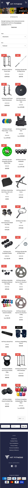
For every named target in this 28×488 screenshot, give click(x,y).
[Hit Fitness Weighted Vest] (21, 121)
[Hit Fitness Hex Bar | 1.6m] (21, 212)
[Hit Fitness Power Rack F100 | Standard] (21, 360)
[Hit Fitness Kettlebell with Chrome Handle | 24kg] (7, 360)
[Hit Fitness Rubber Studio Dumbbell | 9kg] (7, 391)
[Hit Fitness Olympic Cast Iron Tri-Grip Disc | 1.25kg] (21, 303)
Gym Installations (14, 443)
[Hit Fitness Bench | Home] (21, 182)
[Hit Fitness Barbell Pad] (7, 333)
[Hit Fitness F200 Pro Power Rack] (7, 61)
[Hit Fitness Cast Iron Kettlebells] (21, 151)
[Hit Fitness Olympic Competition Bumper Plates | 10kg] (7, 151)
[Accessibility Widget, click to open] (25, 244)
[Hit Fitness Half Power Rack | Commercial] (7, 90)
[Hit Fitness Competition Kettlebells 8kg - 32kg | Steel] (21, 391)
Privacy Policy (14, 445)
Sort (2, 42)
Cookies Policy (14, 441)
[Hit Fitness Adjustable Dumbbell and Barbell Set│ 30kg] (7, 272)
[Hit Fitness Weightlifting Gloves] (21, 333)
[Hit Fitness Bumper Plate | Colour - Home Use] (7, 121)
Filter (2, 33)
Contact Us (14, 438)
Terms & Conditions (14, 448)
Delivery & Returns (14, 450)
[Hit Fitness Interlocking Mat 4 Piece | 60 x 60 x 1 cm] (7, 182)
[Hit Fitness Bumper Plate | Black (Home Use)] (21, 90)
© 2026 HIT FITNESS (13, 475)
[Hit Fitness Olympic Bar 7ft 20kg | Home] (21, 61)
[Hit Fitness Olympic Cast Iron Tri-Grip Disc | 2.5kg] (21, 272)
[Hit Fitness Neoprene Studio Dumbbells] (7, 303)
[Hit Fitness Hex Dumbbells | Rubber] (7, 243)
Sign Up (24, 426)
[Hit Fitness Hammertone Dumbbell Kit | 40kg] (7, 212)
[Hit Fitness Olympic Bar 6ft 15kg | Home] (21, 243)
